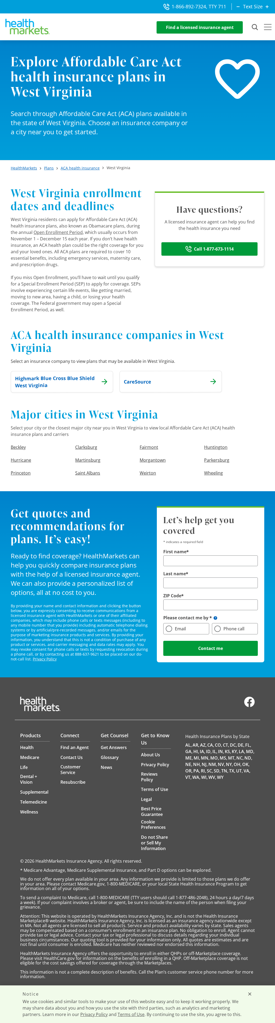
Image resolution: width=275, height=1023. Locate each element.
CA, (210, 745)
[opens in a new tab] (249, 706)
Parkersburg (216, 460)
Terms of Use (131, 1014)
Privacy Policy (45, 658)
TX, (232, 771)
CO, (218, 745)
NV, (221, 764)
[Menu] (267, 27)
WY (220, 777)
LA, (242, 751)
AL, (188, 745)
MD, (250, 751)
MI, (197, 758)
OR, (189, 771)
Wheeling (213, 473)
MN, (205, 758)
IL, (214, 751)
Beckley (18, 447)
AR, (196, 745)
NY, (229, 764)
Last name (174, 574)
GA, (189, 751)
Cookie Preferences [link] (153, 824)
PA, (196, 771)
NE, (188, 764)
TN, (224, 771)
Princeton (21, 473)
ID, (209, 751)
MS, (223, 758)
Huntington (215, 447)
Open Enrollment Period (58, 232)
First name (174, 552)
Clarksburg (86, 447)
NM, (212, 764)
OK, (245, 764)
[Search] (255, 27)
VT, (188, 777)
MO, (214, 758)
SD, (217, 771)
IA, (202, 751)
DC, (233, 745)
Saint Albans (87, 473)
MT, (232, 758)
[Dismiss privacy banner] (249, 994)
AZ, (203, 745)
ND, (248, 758)
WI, (204, 777)
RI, (203, 771)
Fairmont (149, 447)
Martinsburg (87, 460)
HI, (196, 751)
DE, (241, 745)
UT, (239, 771)
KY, (235, 751)
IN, (221, 751)
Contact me (210, 648)
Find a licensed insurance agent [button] (200, 27)
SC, (210, 771)
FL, (248, 745)
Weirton (148, 473)
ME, (189, 758)
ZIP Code (172, 596)
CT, (226, 745)
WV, (212, 777)
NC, (240, 758)
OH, (237, 764)
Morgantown (153, 460)
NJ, (205, 764)
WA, (196, 777)
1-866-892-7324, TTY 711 (199, 6)
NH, (197, 764)
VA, (247, 771)
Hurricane (21, 460)
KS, (228, 751)
